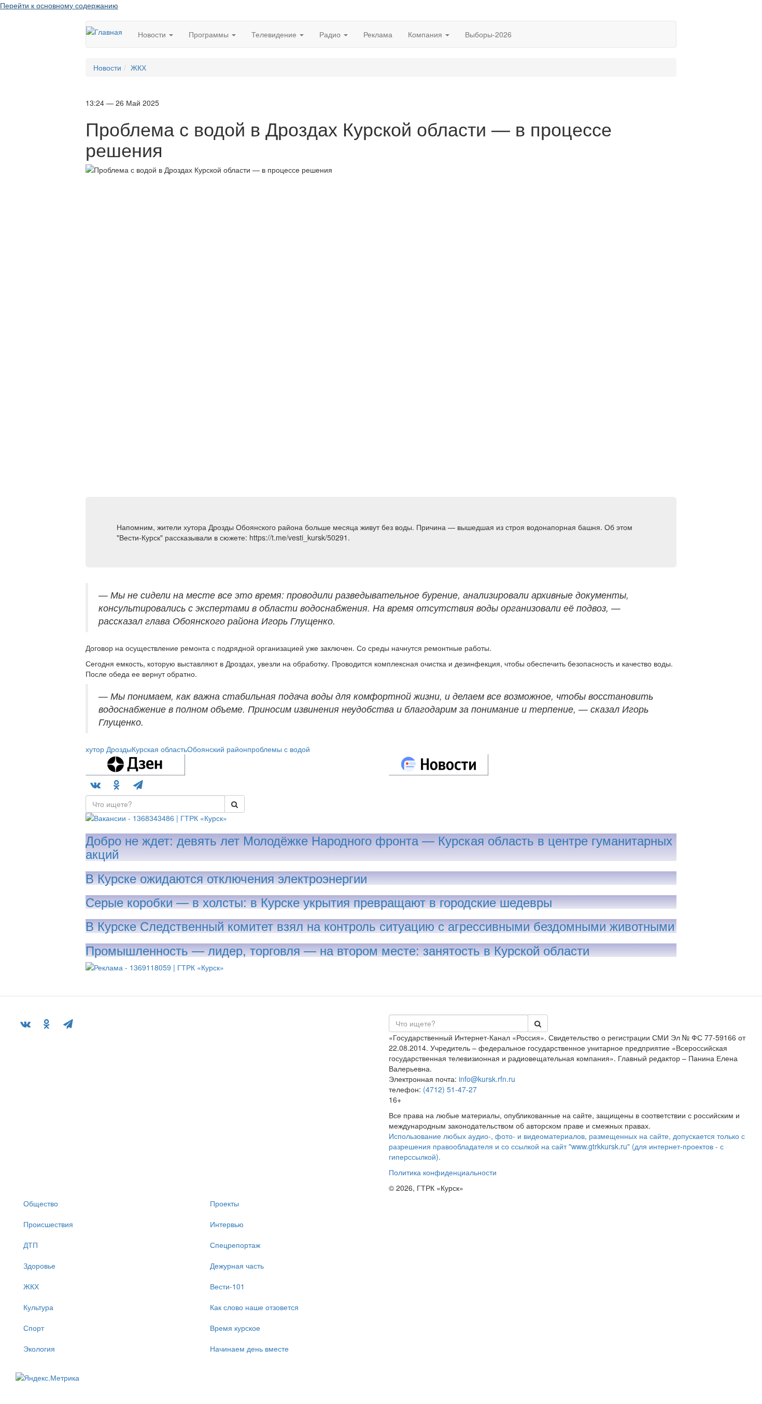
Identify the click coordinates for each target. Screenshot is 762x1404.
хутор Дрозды (109, 749)
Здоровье (39, 1265)
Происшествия (48, 1224)
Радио (331, 34)
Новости (153, 34)
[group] (155, 804)
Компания (426, 34)
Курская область (159, 749)
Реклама (377, 34)
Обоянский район (217, 749)
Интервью (227, 1224)
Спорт (33, 1328)
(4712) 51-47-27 (450, 1089)
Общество (40, 1203)
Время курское (235, 1328)
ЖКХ (31, 1286)
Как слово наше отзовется (254, 1307)
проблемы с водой (278, 749)
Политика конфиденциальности (443, 1172)
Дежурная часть (237, 1265)
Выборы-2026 (488, 34)
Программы (210, 34)
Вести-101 (227, 1286)
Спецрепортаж (235, 1245)
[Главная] (108, 31)
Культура (38, 1307)
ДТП (30, 1245)
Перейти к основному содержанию (59, 5)
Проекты (224, 1203)
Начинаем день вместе (249, 1348)
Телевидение (275, 34)
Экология (39, 1348)
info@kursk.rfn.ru (487, 1079)
